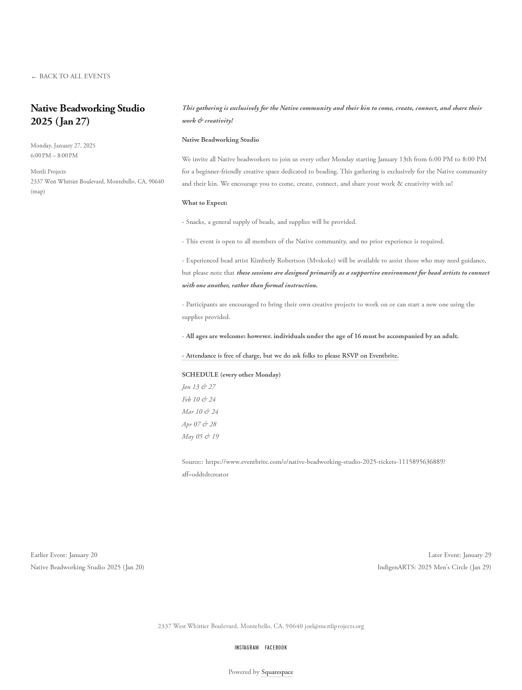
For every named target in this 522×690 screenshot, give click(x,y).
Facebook (276, 648)
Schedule (121, 27)
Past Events (226, 27)
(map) (38, 192)
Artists (92, 27)
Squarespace (277, 671)
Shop (254, 27)
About (38, 27)
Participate (154, 27)
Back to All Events (74, 76)
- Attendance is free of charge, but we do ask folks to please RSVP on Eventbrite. (290, 355)
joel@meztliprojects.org (334, 626)
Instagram (247, 648)
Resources (190, 27)
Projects (64, 27)
